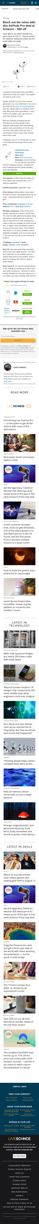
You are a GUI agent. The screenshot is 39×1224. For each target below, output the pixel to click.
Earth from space (27, 1097)
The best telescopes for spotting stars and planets (11, 1130)
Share (7, 86)
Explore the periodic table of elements (11, 1114)
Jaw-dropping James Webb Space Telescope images (11, 1110)
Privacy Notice (25, 347)
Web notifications (19, 1192)
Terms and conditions (19, 1177)
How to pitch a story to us (19, 1203)
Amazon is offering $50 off (21, 140)
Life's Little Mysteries (11, 1097)
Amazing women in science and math (27, 1110)
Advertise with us (19, 1188)
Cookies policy (19, 1184)
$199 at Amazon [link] (26, 158)
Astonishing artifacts (27, 1100)
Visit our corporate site (23, 1150)
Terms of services (23, 346)
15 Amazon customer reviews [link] (18, 285)
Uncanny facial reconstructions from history (27, 1114)
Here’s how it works (19, 52)
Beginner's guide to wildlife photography (27, 1126)
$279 (8, 206)
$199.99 (25, 204)
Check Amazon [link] (27, 312)
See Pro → (24, 3)
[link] (8, 155)
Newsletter (32, 86)
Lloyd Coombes (14, 45)
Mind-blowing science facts (27, 1129)
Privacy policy (19, 1180)
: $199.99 (23, 206)
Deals (26, 47)
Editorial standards (19, 1199)
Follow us (22, 86)
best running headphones (25, 106)
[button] (19, 292)
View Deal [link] (27, 294)
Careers (19, 1196)
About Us (19, 1173)
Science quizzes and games (11, 1125)
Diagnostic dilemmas (11, 1100)
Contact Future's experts (19, 1169)
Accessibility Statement (19, 1165)
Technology (6, 18)
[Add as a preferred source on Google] (19, 1156)
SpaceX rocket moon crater (21, 8)
